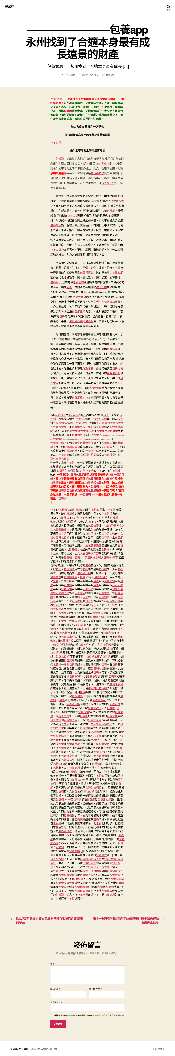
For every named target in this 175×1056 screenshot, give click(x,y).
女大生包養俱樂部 (104, 301)
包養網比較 (108, 183)
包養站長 (112, 349)
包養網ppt (56, 282)
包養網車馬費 (72, 447)
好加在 (9, 6)
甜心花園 (101, 287)
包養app (57, 439)
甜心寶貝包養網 (106, 423)
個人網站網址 (56, 1002)
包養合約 (109, 859)
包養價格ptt (99, 700)
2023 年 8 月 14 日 (90, 74)
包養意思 (56, 99)
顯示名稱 (55, 989)
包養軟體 (55, 609)
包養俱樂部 (78, 435)
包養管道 (93, 478)
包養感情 (77, 601)
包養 (69, 287)
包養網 (68, 111)
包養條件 (109, 478)
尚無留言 (110, 74)
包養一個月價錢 (92, 871)
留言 (53, 964)
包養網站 (109, 581)
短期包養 (118, 201)
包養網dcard (63, 423)
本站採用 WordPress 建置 (44, 1048)
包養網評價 (57, 443)
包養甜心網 (62, 158)
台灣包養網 (79, 297)
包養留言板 (120, 435)
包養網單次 (97, 173)
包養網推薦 (113, 435)
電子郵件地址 (95, 989)
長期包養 (60, 415)
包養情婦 (100, 163)
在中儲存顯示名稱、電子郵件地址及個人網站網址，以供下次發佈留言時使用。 (89, 1015)
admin (72, 74)
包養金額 (72, 215)
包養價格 (64, 509)
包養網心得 (87, 431)
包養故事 (55, 225)
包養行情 (85, 272)
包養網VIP (82, 423)
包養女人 (80, 244)
